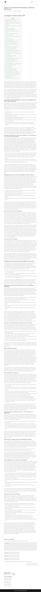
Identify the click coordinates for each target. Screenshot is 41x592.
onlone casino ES (13, 10)
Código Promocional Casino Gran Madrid (12, 77)
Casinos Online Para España (10, 29)
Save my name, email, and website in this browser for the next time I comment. (18, 561)
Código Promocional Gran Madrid (11, 68)
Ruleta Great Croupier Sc (10, 40)
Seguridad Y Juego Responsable (11, 55)
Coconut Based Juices (7, 581)
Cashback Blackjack (9, 57)
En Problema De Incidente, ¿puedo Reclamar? (13, 63)
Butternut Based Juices (8, 579)
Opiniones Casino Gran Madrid (11, 47)
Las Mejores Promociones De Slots (11, 49)
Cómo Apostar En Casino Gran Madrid (12, 46)
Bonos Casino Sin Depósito (10, 28)
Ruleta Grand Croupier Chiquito (11, 70)
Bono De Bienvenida (9, 38)
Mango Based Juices (7, 582)
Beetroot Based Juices (7, 578)
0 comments (19, 10)
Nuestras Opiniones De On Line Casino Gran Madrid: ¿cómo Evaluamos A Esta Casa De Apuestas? (13, 23)
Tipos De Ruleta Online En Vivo (11, 64)
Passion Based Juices (7, 584)
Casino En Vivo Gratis (9, 67)
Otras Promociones (9, 66)
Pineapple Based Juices (8, 585)
